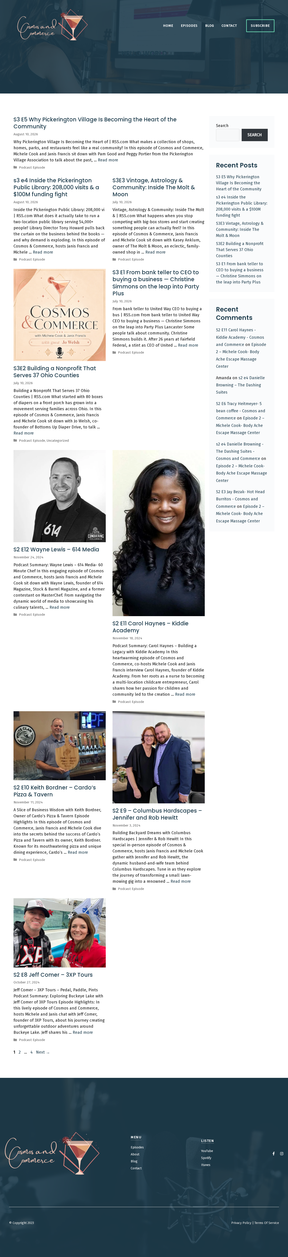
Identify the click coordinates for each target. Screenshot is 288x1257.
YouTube (207, 1151)
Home (168, 26)
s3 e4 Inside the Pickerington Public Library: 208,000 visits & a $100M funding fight (56, 187)
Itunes (205, 1165)
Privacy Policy (241, 1223)
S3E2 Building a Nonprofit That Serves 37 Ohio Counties (55, 372)
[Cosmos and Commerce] (53, 25)
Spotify (206, 1158)
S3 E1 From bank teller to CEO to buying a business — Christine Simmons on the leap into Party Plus (155, 283)
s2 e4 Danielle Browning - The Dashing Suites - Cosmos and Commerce (239, 451)
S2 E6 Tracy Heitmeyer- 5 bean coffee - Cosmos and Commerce (240, 411)
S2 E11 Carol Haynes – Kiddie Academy (150, 627)
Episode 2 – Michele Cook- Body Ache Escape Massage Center (240, 425)
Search (222, 125)
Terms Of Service (266, 1223)
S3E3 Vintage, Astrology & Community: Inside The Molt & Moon (153, 187)
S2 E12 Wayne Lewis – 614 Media (56, 549)
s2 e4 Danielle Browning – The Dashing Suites (240, 385)
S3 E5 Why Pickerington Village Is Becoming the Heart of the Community (95, 123)
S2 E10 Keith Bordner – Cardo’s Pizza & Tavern (55, 791)
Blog (209, 26)
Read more (108, 160)
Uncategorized (58, 441)
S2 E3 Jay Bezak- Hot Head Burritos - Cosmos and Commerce (240, 499)
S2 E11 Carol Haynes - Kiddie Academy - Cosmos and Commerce (240, 337)
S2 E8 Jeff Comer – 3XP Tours (53, 974)
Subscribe (260, 26)
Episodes (189, 26)
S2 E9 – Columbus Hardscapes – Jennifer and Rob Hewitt (157, 814)
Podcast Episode (32, 167)
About (135, 1154)
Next (43, 1052)
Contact (229, 26)
